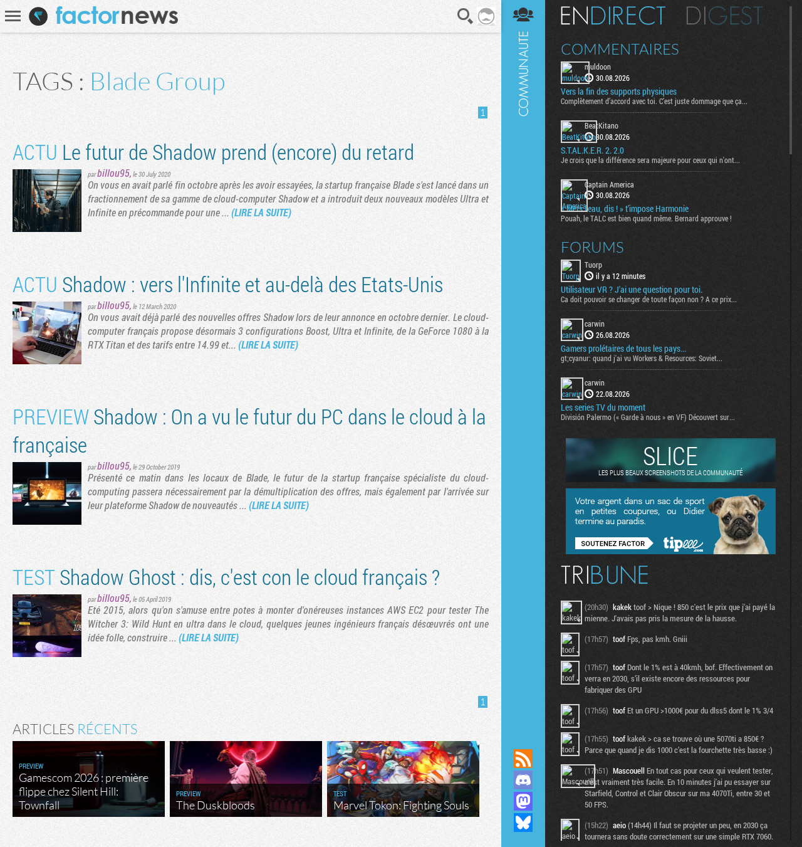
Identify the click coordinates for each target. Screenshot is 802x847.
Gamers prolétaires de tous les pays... (623, 349)
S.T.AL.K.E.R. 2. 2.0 (592, 150)
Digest (724, 15)
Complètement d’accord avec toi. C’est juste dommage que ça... (654, 101)
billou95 (113, 172)
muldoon (598, 66)
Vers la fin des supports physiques (619, 92)
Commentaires (620, 48)
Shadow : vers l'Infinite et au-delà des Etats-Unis (228, 284)
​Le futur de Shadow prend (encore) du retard (213, 151)
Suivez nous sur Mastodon (523, 801)
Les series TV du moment (603, 407)
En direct (613, 15)
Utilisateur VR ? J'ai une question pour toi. (631, 290)
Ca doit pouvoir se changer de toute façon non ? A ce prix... (649, 299)
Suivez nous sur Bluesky (523, 822)
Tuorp (593, 265)
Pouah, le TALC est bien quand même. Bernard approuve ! (646, 218)
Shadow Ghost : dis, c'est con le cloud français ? (226, 576)
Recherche (465, 16)
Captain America (609, 184)
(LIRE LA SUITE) (261, 212)
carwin (595, 323)
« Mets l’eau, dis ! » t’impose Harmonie (625, 209)
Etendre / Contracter (523, 737)
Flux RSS (523, 758)
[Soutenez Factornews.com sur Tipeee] (671, 551)
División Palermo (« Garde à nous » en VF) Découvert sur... (648, 417)
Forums (592, 247)
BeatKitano (601, 125)
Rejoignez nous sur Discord (523, 780)
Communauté (523, 362)
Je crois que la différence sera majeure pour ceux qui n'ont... (650, 160)
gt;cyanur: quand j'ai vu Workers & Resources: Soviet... (641, 358)
